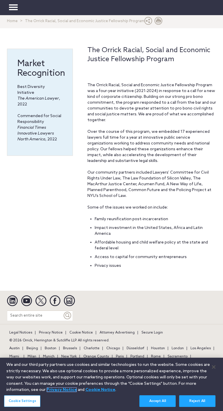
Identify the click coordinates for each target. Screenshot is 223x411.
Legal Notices (20, 333)
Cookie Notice (81, 333)
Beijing (32, 348)
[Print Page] (158, 22)
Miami (14, 356)
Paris (120, 356)
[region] (111, 384)
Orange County (96, 356)
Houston (158, 348)
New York (69, 356)
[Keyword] (67, 315)
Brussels (70, 348)
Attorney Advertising (117, 333)
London (178, 348)
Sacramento (178, 356)
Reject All (197, 401)
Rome (156, 356)
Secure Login (152, 333)
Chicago (113, 348)
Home (12, 21)
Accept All (157, 401)
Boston (50, 348)
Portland (137, 356)
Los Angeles (200, 348)
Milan (32, 356)
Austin (14, 348)
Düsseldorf (135, 348)
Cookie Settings (22, 401)
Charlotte (92, 348)
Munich (49, 356)
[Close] (213, 367)
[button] (148, 22)
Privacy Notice (51, 333)
